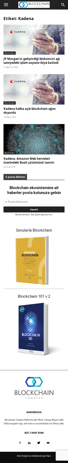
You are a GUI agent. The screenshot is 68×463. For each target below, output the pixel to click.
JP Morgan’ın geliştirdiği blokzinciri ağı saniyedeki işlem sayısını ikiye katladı (31, 61)
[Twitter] (38, 442)
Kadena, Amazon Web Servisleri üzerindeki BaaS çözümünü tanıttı (28, 160)
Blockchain (10, 53)
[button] (63, 4)
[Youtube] (48, 442)
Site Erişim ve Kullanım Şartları (34, 455)
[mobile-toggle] (6, 4)
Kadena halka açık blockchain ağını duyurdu (29, 111)
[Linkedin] (29, 442)
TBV (54, 423)
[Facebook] (19, 442)
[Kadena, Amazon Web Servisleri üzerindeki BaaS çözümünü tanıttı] (34, 139)
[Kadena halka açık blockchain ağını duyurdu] (34, 89)
